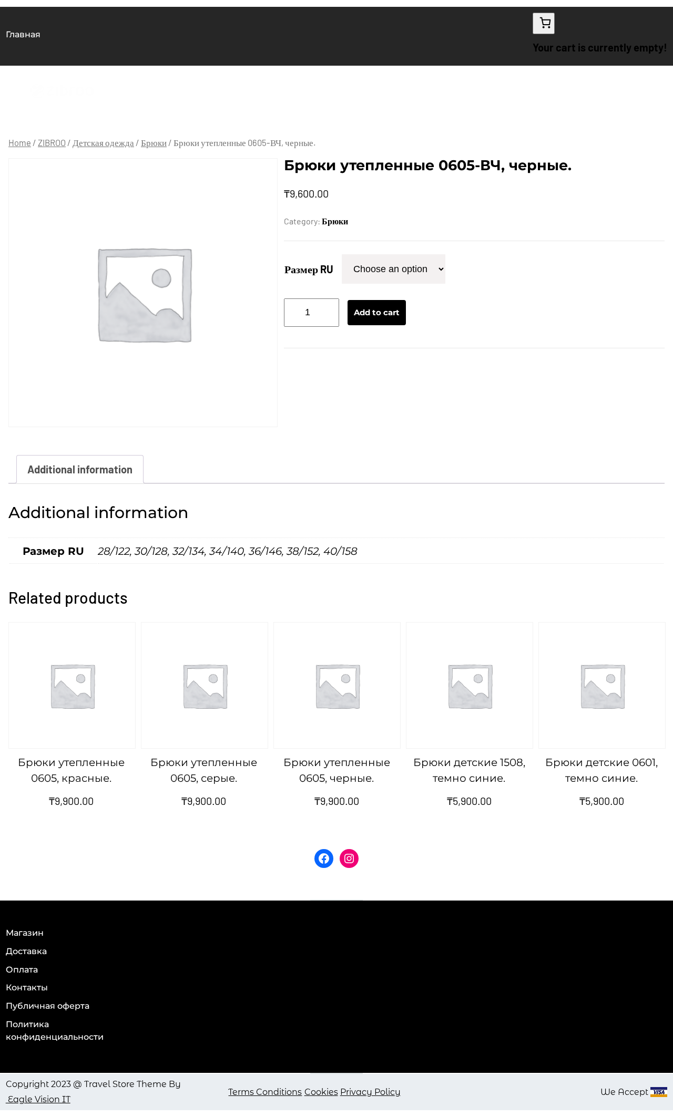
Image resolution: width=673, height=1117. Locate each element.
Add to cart (377, 312)
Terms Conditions (265, 1092)
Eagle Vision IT (38, 1099)
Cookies (321, 1092)
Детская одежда (103, 142)
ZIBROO (52, 142)
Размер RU (308, 269)
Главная (23, 34)
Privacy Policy (370, 1092)
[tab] (80, 469)
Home (19, 142)
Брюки (154, 142)
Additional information (79, 469)
